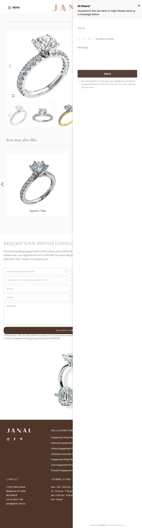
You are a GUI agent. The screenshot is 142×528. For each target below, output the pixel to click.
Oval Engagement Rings (62, 465)
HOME (10, 22)
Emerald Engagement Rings (64, 470)
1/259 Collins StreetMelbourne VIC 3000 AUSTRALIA (15, 491)
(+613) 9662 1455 (14, 499)
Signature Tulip (37, 210)
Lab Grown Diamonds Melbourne (66, 454)
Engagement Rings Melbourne (65, 459)
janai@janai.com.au (15, 503)
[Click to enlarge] (13, 96)
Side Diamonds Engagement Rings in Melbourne (39, 22)
